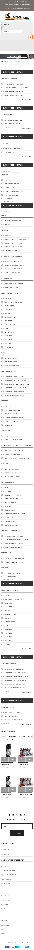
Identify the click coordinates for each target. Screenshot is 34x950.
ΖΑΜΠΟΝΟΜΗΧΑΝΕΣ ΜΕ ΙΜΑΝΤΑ (15, 391)
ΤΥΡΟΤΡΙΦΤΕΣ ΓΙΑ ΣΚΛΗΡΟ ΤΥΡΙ (15, 562)
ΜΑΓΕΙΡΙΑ (8, 506)
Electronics (5, 925)
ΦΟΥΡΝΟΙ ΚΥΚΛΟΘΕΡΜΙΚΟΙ (13, 148)
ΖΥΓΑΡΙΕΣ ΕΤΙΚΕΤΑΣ (11, 187)
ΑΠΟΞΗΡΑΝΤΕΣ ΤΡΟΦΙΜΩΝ (13, 302)
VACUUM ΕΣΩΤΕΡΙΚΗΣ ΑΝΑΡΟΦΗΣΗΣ (16, 239)
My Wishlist (5, 904)
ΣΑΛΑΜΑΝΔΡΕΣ (9, 332)
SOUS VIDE (8, 235)
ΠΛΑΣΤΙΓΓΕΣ (8, 199)
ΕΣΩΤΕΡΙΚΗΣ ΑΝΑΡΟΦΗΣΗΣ (13, 247)
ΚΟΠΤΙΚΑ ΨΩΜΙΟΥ (10, 502)
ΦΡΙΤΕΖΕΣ (8, 343)
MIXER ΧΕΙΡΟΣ (9, 224)
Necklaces (4, 929)
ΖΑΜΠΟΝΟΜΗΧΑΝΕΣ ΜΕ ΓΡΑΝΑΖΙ (15, 388)
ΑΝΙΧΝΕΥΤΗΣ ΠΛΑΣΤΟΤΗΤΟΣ (14, 450)
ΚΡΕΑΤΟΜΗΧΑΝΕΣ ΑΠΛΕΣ (13, 469)
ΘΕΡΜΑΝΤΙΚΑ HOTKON (12, 365)
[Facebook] (9, 815)
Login (3, 909)
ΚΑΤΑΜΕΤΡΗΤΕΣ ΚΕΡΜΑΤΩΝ (13, 454)
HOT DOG (8, 298)
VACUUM (4, 920)
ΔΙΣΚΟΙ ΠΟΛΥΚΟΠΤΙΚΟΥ (12, 261)
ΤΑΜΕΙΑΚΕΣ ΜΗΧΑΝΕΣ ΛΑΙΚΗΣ (14, 91)
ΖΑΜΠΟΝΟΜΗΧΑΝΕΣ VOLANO (14, 376)
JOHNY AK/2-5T (6, 794)
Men (11, 61)
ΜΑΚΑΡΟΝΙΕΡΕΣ (10, 510)
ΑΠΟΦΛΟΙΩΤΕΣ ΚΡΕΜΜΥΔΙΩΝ (14, 120)
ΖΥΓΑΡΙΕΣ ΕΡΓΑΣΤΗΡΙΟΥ (12, 184)
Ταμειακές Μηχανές (8, 870)
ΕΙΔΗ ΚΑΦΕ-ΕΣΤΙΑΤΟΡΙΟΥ (9, 875)
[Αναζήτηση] (32, 103)
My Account (5, 895)
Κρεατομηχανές (6, 883)
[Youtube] (24, 815)
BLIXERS (7, 487)
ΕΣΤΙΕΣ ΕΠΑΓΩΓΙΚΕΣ (11, 358)
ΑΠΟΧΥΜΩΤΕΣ (9, 306)
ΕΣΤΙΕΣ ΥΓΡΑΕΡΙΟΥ (11, 362)
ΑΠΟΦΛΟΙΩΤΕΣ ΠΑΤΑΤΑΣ (12, 124)
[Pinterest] (20, 815)
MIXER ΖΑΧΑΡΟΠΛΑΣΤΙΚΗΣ (13, 221)
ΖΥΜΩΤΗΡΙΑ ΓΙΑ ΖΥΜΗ (12, 436)
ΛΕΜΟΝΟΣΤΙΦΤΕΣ (10, 317)
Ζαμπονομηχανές (7, 879)
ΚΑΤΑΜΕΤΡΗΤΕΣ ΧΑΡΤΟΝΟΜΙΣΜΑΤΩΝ (17, 458)
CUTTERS (8, 491)
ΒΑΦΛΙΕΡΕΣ (8, 309)
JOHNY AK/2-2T (23, 764)
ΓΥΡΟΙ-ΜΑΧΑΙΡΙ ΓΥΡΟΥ (12, 499)
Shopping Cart (6, 900)
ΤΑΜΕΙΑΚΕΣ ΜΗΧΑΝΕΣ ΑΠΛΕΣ (14, 84)
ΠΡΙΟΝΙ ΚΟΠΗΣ (9, 521)
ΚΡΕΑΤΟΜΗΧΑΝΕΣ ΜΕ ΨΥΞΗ (13, 473)
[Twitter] (13, 815)
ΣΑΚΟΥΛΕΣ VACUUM (11, 250)
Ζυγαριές (4, 866)
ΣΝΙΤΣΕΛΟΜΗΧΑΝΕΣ (11, 525)
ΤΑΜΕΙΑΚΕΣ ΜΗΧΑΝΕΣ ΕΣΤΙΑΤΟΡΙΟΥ (16, 88)
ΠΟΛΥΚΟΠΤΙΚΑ (9, 517)
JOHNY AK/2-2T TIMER (25, 794)
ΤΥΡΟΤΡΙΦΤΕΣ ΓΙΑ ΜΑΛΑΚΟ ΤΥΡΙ (15, 558)
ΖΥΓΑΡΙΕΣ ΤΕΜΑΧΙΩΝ (11, 195)
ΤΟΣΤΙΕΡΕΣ (8, 336)
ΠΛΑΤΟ (7, 328)
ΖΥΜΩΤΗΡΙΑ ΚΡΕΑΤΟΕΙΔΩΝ (13, 440)
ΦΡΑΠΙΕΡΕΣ (8, 339)
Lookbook (4, 934)
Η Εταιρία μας (5, 850)
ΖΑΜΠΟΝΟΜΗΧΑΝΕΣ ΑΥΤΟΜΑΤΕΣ (15, 380)
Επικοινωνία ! (5, 854)
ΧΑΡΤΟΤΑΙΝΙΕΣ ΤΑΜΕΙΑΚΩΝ (13, 95)
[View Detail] (8, 752)
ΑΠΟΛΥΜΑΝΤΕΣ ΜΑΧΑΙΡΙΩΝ (13, 495)
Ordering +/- (13, 736)
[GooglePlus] (17, 815)
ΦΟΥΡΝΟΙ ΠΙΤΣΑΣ (10, 152)
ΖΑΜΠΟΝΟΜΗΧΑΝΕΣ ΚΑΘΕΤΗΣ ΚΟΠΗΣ (17, 384)
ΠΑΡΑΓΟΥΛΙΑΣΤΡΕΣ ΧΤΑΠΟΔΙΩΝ (15, 514)
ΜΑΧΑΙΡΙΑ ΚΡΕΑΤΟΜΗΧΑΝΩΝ (14, 269)
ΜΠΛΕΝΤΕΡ (8, 321)
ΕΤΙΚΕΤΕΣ (8, 180)
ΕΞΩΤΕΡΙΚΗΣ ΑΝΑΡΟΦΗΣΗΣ (13, 243)
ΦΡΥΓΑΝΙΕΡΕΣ (9, 347)
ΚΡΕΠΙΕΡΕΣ (8, 313)
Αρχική (6, 61)
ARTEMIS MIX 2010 (7, 764)
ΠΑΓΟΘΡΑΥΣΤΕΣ (10, 324)
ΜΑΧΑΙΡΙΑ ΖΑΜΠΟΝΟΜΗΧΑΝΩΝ (14, 265)
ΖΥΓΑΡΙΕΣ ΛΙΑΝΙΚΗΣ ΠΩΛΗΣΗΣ (14, 191)
